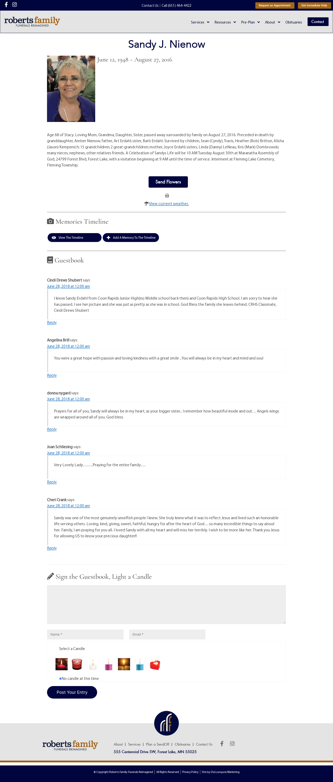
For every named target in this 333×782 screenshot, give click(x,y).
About (270, 22)
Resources (222, 22)
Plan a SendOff (157, 744)
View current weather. (169, 203)
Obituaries (293, 22)
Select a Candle (72, 648)
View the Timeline (70, 237)
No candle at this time (80, 678)
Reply (52, 322)
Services (197, 22)
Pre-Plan (248, 22)
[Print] (167, 195)
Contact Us (204, 744)
